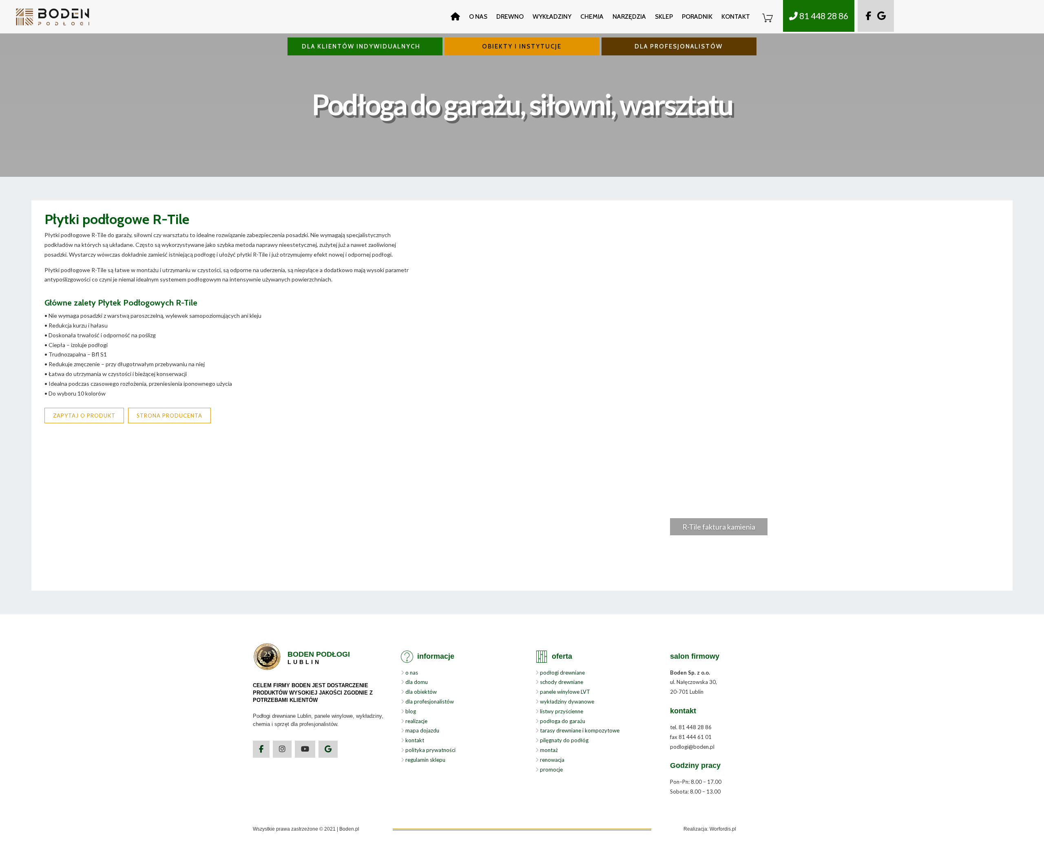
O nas (478, 16)
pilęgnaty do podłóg (563, 740)
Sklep (664, 16)
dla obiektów (420, 691)
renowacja (551, 759)
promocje (551, 769)
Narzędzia (629, 16)
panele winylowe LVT (564, 691)
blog (410, 711)
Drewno (510, 16)
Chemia (592, 16)
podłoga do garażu (562, 721)
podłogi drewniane (562, 672)
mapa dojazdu (421, 730)
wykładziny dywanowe (566, 701)
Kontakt (735, 16)
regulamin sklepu (424, 759)
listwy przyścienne (561, 711)
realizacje (415, 721)
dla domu (416, 682)
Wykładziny (552, 16)
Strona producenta (169, 415)
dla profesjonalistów (429, 701)
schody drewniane (561, 682)
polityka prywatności (430, 750)
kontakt (414, 740)
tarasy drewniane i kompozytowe (579, 730)
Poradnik (697, 16)
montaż (548, 750)
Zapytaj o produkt (84, 415)
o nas (411, 672)
